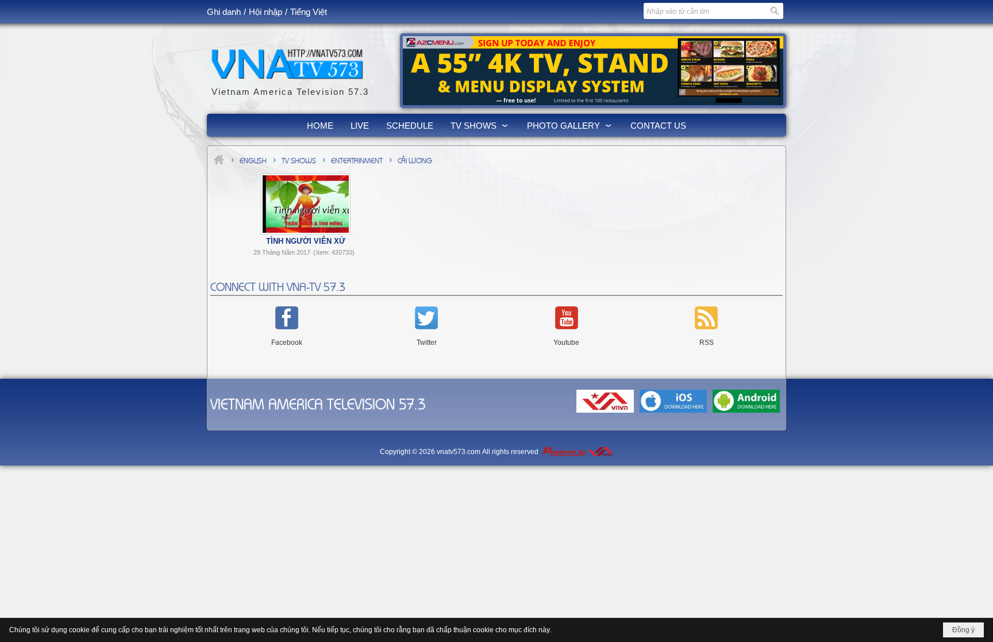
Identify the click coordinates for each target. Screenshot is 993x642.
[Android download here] (746, 413)
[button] (480, 125)
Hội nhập (265, 12)
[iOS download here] (673, 413)
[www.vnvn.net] (577, 452)
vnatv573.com (458, 452)
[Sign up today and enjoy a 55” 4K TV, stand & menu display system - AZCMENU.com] (593, 70)
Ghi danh (224, 12)
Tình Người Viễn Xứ (305, 241)
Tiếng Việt (308, 12)
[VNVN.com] (605, 413)
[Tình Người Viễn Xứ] (306, 204)
